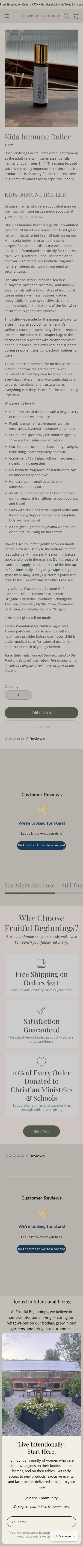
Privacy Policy (23, 1537)
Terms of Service (49, 1537)
